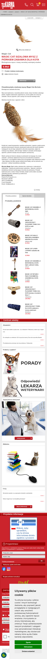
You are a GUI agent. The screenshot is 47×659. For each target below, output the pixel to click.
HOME (5, 11)
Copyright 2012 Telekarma (9, 649)
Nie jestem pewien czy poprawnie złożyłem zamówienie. (18, 493)
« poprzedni (30, 18)
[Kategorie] (43, 5)
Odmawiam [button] (28, 647)
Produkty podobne (11, 196)
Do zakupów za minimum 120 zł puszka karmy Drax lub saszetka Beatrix (22, 337)
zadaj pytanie (21, 438)
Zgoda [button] (28, 642)
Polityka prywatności (8, 561)
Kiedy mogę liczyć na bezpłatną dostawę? (14, 498)
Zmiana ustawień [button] (28, 651)
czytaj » (42, 334)
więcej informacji (22, 506)
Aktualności (6, 325)
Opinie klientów (26, 196)
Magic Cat (6, 54)
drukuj (38, 190)
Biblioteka (6, 444)
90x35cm (32, 308)
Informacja (23, 80)
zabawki (17, 11)
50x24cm (32, 224)
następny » (38, 18)
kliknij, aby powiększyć (24, 49)
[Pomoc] (26, 5)
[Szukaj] (32, 5)
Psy (5, 615)
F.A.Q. (5, 489)
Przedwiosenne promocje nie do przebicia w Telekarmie (17, 343)
